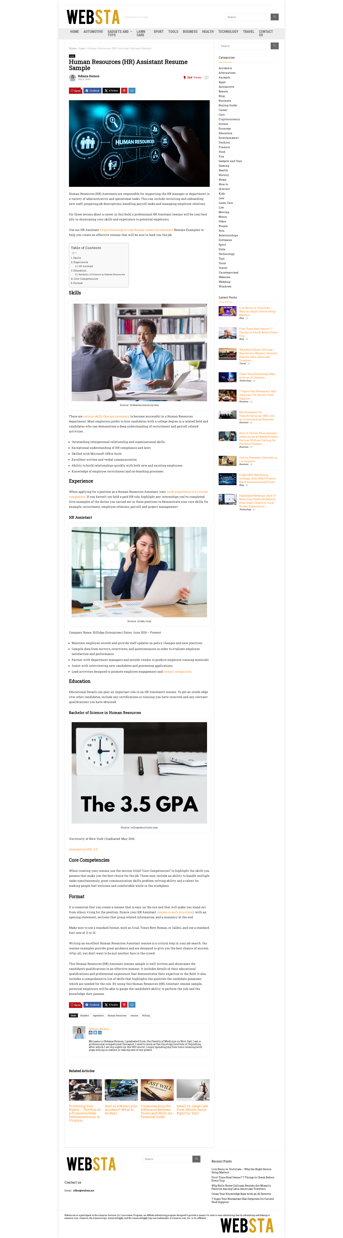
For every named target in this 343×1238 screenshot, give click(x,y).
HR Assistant (86, 266)
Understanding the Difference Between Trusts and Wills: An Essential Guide (157, 1111)
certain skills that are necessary (106, 416)
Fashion (224, 142)
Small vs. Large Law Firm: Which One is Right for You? (192, 1109)
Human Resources (117, 1015)
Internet (224, 189)
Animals (224, 77)
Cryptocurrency (229, 119)
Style (222, 249)
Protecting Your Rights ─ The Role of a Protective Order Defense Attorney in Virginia (84, 1113)
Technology (228, 31)
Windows (225, 286)
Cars (222, 114)
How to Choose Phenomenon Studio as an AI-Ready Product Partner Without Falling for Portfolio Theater (258, 438)
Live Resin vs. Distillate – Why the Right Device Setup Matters (257, 311)
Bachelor (84, 1015)
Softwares (225, 240)
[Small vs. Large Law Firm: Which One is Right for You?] (193, 1081)
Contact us (266, 33)
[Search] (275, 17)
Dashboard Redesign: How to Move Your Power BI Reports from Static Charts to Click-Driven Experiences (257, 501)
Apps (222, 82)
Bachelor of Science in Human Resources (102, 274)
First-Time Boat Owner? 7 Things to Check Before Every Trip (258, 332)
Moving (224, 212)
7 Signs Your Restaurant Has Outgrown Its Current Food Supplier (257, 395)
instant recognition (177, 671)
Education (79, 270)
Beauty (223, 91)
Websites (224, 277)
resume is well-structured (175, 912)
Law (82, 48)
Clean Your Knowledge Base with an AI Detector (257, 375)
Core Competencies (86, 278)
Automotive (93, 31)
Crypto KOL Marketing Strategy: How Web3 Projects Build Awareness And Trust (257, 478)
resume (134, 1015)
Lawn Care (141, 33)
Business (190, 31)
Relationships (228, 235)
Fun (221, 156)
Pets (221, 230)
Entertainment (229, 138)
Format (78, 283)
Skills (77, 258)
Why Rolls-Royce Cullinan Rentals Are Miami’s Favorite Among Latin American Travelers (258, 355)
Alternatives (227, 72)
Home (74, 31)
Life (221, 207)
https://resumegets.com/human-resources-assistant (136, 230)
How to (223, 184)
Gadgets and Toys (118, 33)
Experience (80, 262)
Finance (224, 147)
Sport (159, 31)
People (223, 226)
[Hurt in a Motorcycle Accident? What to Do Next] (121, 1081)
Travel (248, 31)
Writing (146, 1015)
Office (222, 221)
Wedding (224, 281)
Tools (173, 31)
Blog (222, 96)
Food (222, 151)
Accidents (225, 68)
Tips (222, 258)
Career (223, 110)
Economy (225, 128)
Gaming (224, 165)
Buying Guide (228, 105)
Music (223, 216)
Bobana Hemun (89, 76)
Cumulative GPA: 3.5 (83, 849)
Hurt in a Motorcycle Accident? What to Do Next (121, 1109)
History (224, 175)
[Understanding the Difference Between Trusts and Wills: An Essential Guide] (157, 1081)
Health (208, 31)
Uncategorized (228, 272)
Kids (222, 193)
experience (98, 1015)
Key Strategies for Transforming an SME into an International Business (257, 415)
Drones (223, 124)
